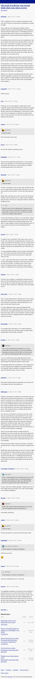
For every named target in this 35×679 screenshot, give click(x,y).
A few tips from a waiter (8, 648)
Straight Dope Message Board (8, 1)
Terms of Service (24, 670)
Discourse (10, 676)
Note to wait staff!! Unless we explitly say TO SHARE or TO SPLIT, (10, 630)
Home (2, 670)
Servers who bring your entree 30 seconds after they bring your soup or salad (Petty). (10, 640)
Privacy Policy (4, 673)
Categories (8, 670)
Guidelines (15, 670)
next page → (4, 609)
